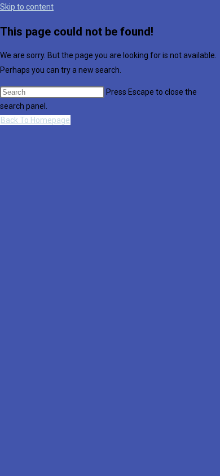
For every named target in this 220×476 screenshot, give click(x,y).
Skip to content (27, 6)
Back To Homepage (35, 120)
